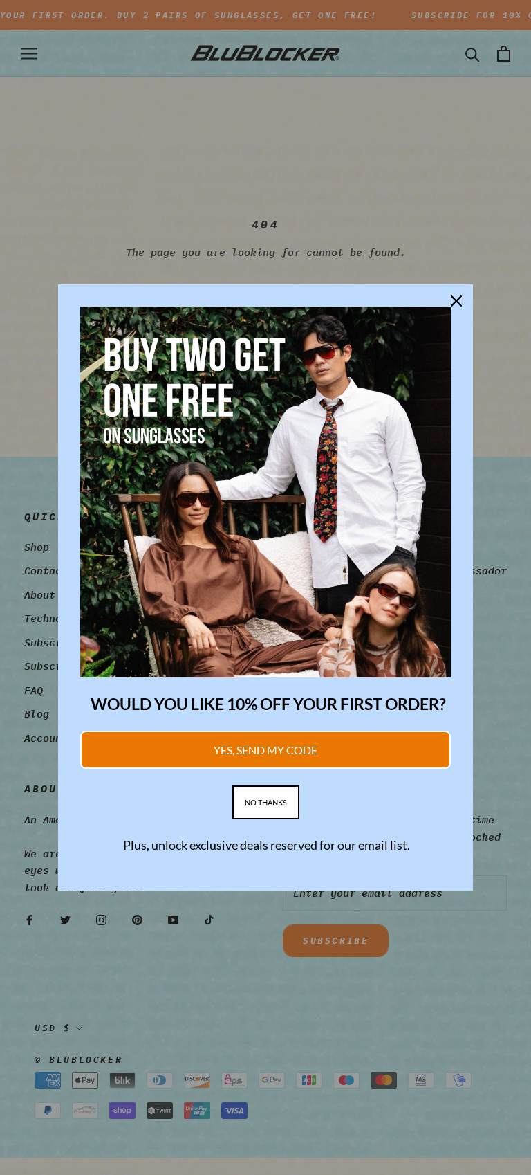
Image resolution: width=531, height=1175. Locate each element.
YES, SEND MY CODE (265, 749)
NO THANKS (266, 802)
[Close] (456, 301)
